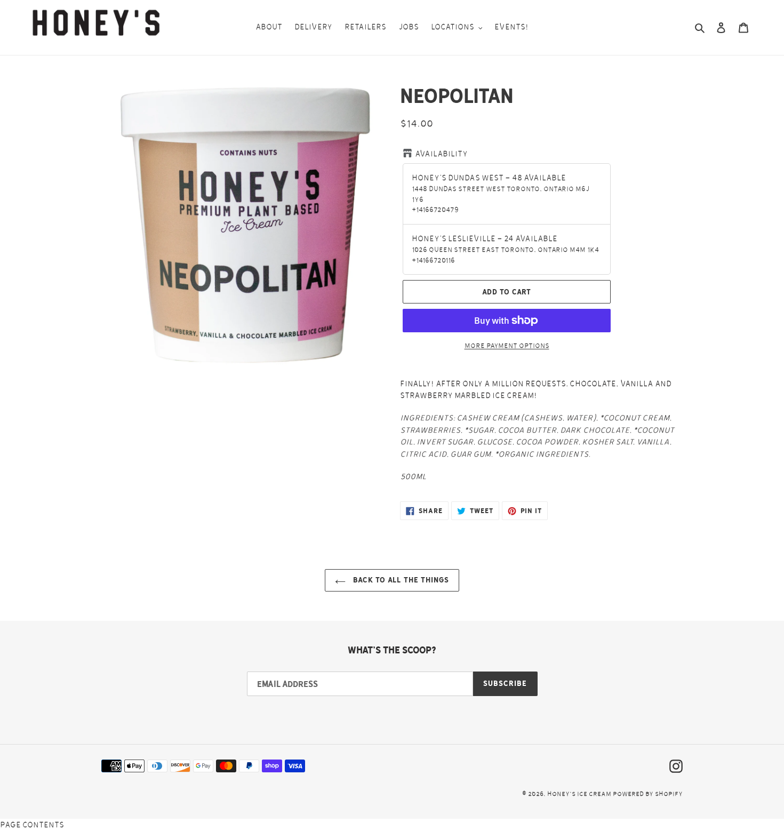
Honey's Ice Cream (579, 793)
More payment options (507, 345)
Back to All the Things (400, 580)
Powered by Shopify (648, 793)
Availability (441, 153)
